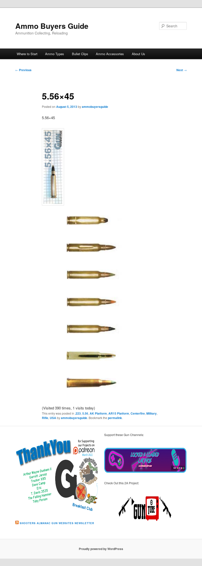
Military (151, 413)
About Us (138, 53)
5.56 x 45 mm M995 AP (99, 330)
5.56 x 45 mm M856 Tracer (94, 306)
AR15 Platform (118, 413)
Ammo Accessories (110, 53)
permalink (115, 418)
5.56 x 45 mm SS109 (96, 384)
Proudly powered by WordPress (101, 549)
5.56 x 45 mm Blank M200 (94, 225)
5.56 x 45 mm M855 (94, 275)
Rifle (45, 418)
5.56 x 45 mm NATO (95, 357)
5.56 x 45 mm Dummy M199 (97, 252)
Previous (23, 70)
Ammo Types (54, 53)
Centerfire (138, 413)
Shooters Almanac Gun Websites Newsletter (57, 523)
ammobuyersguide (95, 106)
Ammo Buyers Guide (51, 25)
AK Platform (98, 413)
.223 (78, 413)
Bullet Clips (80, 53)
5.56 (85, 413)
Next (181, 70)
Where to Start (27, 53)
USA (53, 418)
